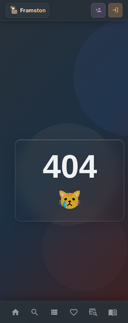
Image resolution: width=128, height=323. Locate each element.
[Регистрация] (98, 10)
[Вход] (115, 10)
